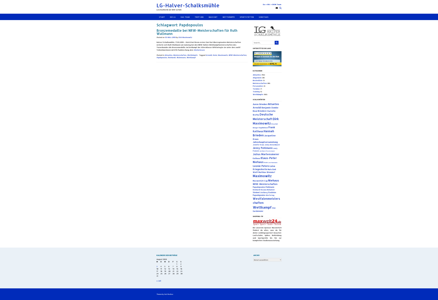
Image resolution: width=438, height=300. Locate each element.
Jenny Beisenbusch (272, 145)
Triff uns (199, 17)
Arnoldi (209, 55)
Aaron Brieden (260, 104)
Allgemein (257, 78)
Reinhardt (172, 57)
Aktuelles (168, 55)
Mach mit (213, 17)
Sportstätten (247, 17)
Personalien (258, 86)
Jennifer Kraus (258, 145)
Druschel (274, 124)
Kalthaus (256, 158)
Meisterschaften (179, 55)
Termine (256, 89)
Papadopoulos (259, 187)
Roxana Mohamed (267, 190)
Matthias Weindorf (266, 172)
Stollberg (264, 192)
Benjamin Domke (270, 107)
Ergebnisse (263, 128)
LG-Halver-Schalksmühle (187, 5)
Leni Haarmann (272, 162)
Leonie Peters (261, 165)
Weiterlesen (199, 50)
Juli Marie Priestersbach (267, 151)
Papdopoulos (161, 57)
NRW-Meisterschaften (237, 55)
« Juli (158, 281)
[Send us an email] (277, 7)
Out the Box (168, 294)
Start (162, 17)
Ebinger (255, 128)
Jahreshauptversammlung (265, 142)
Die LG (173, 17)
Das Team (185, 17)
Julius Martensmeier (266, 154)
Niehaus (273, 180)
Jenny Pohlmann (263, 147)
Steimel (256, 192)
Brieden (262, 111)
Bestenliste (257, 80)
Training (256, 92)
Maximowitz (223, 55)
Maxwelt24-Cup (260, 181)
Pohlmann (270, 187)
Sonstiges (264, 17)
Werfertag (270, 195)
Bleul (255, 111)
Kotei (215, 55)
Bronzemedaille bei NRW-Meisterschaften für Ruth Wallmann (196, 32)
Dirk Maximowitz (185, 37)
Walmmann (181, 57)
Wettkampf (191, 57)
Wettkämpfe (229, 17)
